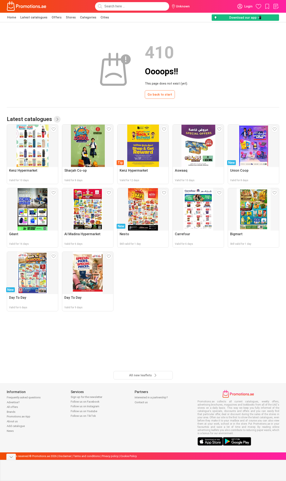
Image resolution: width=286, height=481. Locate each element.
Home (11, 17)
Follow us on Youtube (84, 411)
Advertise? (13, 402)
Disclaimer (64, 456)
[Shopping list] (275, 6)
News (10, 430)
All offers (12, 407)
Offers (57, 17)
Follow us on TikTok (83, 415)
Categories (88, 17)
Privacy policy (110, 456)
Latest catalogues (33, 17)
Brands (11, 411)
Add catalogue (16, 426)
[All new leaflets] (57, 119)
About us (12, 421)
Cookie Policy (128, 456)
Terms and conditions (86, 456)
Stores (71, 17)
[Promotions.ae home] (27, 6)
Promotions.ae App (18, 416)
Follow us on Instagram (85, 406)
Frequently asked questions (24, 397)
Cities (105, 17)
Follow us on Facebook (85, 401)
